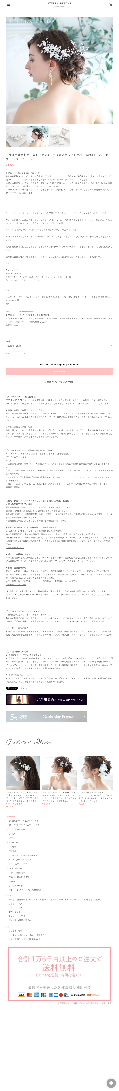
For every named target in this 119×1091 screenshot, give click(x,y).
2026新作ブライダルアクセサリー (24, 821)
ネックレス (14, 847)
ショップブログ (15, 904)
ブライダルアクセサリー (17, 457)
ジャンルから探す (17, 885)
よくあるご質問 (15, 931)
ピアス (12, 838)
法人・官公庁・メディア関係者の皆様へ (25, 939)
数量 (8, 353)
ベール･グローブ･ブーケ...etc (22, 860)
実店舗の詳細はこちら (16, 487)
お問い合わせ (14, 912)
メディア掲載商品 (17, 872)
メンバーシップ (15, 908)
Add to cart (59, 372)
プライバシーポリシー (18, 916)
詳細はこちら (12, 325)
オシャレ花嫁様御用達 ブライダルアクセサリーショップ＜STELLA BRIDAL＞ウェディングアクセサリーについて (56, 900)
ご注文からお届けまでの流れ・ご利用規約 (26, 935)
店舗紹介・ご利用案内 (16, 585)
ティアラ (13, 834)
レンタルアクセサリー (19, 864)
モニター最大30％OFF (19, 877)
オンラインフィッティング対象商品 (25, 890)
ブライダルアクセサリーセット (23, 855)
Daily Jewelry (15, 868)
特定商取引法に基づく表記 (20, 920)
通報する (24, 688)
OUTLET (13, 881)
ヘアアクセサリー (17, 829)
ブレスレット (15, 851)
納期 (8, 341)
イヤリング (14, 842)
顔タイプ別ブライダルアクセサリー (25, 825)
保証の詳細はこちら (15, 548)
